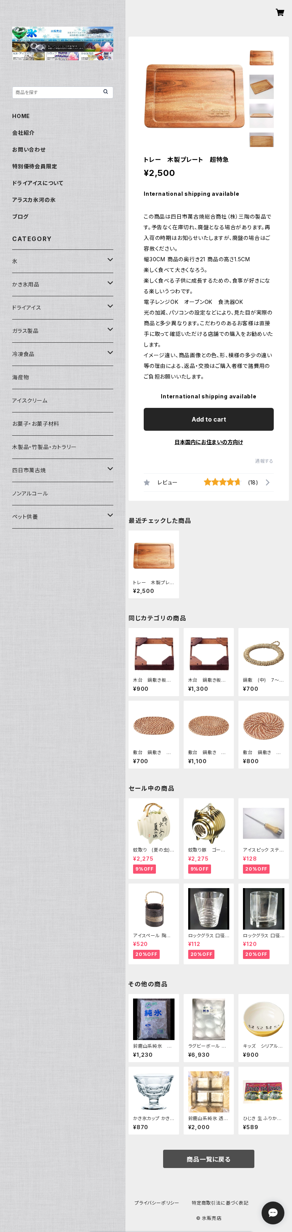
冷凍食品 (23, 354)
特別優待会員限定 (34, 166)
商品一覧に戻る (209, 1159)
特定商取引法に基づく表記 (220, 1203)
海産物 (20, 377)
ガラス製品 (25, 331)
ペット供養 (25, 516)
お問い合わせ (29, 149)
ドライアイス (26, 307)
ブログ (20, 216)
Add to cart (209, 419)
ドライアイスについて (37, 183)
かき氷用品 (26, 284)
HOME (21, 116)
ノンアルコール (30, 493)
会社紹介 (23, 132)
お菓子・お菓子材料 (35, 423)
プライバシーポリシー (157, 1203)
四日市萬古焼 (29, 470)
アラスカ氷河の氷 (34, 200)
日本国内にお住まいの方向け (209, 442)
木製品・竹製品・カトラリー (44, 447)
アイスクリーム (30, 400)
